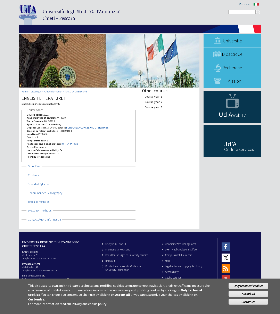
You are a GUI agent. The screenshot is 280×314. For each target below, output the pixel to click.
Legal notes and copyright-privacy (183, 266)
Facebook (226, 246)
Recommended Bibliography (45, 193)
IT (256, 4)
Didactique (232, 54)
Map (167, 261)
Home (25, 91)
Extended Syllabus (38, 184)
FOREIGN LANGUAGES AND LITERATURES (87, 127)
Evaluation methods (39, 210)
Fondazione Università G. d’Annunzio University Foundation (125, 268)
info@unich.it (36, 275)
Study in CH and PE (116, 244)
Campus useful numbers (178, 255)
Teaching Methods (38, 202)
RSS (226, 268)
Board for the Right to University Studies (126, 255)
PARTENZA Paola (70, 143)
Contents (33, 175)
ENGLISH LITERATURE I (76, 91)
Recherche (232, 68)
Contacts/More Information (44, 219)
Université (232, 41)
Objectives (34, 166)
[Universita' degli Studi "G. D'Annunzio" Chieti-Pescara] (28, 22)
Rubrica (244, 4)
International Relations (117, 249)
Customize (248, 301)
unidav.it (110, 261)
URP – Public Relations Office (181, 249)
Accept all (248, 294)
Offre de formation (53, 91)
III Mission (232, 81)
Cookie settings (173, 277)
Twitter (226, 257)
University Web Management (180, 244)
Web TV (239, 115)
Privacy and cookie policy (89, 304)
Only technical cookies (248, 286)
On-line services (239, 149)
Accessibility (172, 272)
